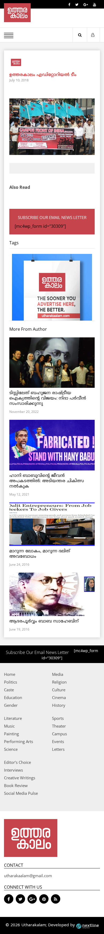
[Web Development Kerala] (87, 925)
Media (57, 674)
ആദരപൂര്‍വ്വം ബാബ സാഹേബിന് (44, 621)
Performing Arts (18, 741)
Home (9, 674)
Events (58, 741)
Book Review (16, 785)
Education (13, 697)
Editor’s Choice (17, 762)
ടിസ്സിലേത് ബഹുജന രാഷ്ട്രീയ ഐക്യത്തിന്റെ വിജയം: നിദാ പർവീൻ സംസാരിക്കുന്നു (47, 398)
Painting (11, 733)
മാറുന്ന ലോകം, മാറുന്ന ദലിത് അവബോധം (39, 554)
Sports (58, 718)
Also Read (19, 187)
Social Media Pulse (21, 793)
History (58, 705)
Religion (59, 682)
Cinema (59, 697)
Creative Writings (19, 777)
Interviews (13, 770)
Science (11, 749)
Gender (11, 705)
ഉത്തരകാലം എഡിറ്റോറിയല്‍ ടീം (43, 75)
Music (9, 726)
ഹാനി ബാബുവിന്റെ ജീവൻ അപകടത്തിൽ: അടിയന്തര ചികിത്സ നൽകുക (46, 481)
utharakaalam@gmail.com (28, 875)
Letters (58, 749)
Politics (10, 682)
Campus (59, 733)
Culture (58, 689)
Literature (13, 718)
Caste (9, 689)
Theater (59, 726)
